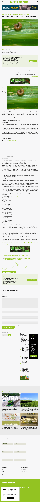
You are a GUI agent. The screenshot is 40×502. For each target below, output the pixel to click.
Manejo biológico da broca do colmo (11, 256)
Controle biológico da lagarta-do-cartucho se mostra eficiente (17, 258)
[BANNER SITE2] (20, 9)
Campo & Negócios (8, 49)
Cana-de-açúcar (12, 262)
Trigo (4, 269)
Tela (15, 267)
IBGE (3, 469)
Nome (3, 309)
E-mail (3, 314)
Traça (24, 267)
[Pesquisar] (9, 335)
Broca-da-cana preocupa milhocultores (12, 259)
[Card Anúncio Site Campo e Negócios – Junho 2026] (24, 380)
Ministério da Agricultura (6, 474)
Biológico (5, 262)
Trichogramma (30, 267)
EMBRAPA (4, 473)
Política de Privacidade (25, 471)
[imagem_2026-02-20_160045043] (20, 84)
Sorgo (15, 14)
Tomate (19, 267)
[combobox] (5, 335)
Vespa (8, 269)
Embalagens (29, 262)
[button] (2, 2)
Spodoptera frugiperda (7, 267)
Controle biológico (21, 262)
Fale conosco (23, 469)
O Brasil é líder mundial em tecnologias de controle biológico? (17, 255)
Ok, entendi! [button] (10, 498)
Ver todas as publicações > (7, 391)
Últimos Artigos (7, 14)
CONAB (3, 471)
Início (3, 14)
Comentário (5, 296)
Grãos (12, 14)
